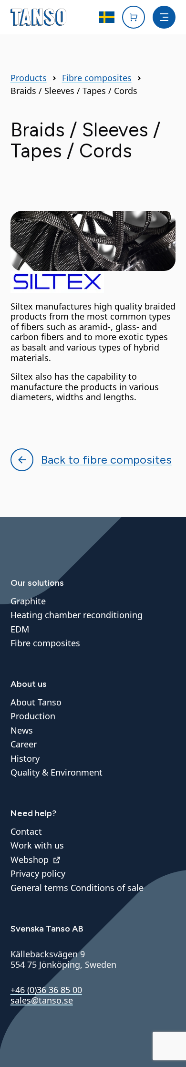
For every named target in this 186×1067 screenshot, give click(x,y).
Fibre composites (97, 78)
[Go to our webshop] (133, 17)
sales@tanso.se (41, 1000)
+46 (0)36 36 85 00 (46, 989)
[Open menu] (164, 17)
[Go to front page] (38, 17)
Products (28, 78)
